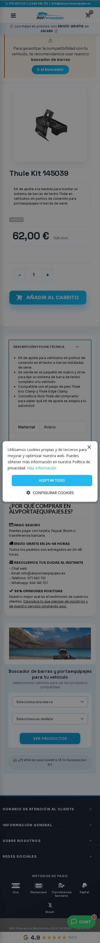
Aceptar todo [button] (52, 480)
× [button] (89, 447)
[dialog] (50, 471)
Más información (41, 467)
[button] (50, 492)
